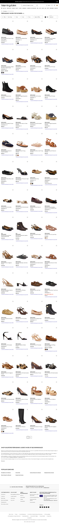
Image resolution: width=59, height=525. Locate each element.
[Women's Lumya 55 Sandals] (36, 113)
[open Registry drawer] (54, 5)
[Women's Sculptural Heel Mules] (51, 168)
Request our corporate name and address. (40, 519)
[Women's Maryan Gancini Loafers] (36, 197)
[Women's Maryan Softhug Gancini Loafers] (51, 334)
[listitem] (29, 1)
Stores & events (32, 502)
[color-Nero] (32, 183)
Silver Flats (18, 472)
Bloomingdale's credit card (15, 494)
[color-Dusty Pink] (45, 238)
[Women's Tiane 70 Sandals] (22, 308)
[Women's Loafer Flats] (36, 168)
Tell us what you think (4, 504)
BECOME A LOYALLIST (18, 1)
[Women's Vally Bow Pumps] (7, 416)
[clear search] (37, 5)
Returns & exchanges (4, 500)
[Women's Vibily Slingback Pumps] (7, 252)
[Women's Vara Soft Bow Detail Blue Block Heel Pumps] (7, 56)
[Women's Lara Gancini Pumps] (22, 389)
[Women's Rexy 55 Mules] (22, 280)
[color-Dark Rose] (31, 183)
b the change (22, 497)
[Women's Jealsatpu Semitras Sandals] (22, 252)
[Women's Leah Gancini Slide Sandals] (22, 113)
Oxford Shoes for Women (35, 472)
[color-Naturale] (18, 155)
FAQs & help (3, 498)
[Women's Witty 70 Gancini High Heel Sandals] (22, 168)
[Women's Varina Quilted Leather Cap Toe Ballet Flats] (51, 197)
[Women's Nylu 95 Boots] (22, 416)
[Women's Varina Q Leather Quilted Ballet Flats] (51, 28)
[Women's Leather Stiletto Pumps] (22, 334)
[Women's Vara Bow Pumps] (36, 362)
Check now (55, 500)
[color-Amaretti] (16, 43)
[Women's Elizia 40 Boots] (51, 308)
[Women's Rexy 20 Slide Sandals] (7, 389)
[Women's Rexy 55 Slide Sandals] (22, 362)
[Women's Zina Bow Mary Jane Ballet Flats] (7, 168)
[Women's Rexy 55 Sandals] (36, 86)
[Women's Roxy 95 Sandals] (7, 334)
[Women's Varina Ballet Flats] (22, 28)
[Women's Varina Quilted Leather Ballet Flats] (7, 224)
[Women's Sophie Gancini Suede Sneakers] (7, 140)
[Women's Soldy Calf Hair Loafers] (36, 280)
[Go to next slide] (55, 1)
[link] (7, 40)
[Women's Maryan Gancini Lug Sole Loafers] (7, 28)
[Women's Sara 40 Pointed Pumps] (36, 224)
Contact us (3, 496)
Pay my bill (12, 500)
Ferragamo (5, 11)
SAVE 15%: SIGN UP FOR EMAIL (17, 487)
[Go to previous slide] (2, 1)
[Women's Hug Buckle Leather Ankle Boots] (22, 224)
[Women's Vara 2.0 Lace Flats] (51, 224)
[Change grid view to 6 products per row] (47, 17)
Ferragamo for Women (6, 472)
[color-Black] (3, 72)
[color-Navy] (47, 349)
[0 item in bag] (57, 5)
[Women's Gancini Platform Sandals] (36, 389)
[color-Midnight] (1, 72)
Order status (13, 498)
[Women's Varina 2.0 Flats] (22, 56)
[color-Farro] (45, 349)
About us (21, 495)
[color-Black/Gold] (18, 43)
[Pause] (57, 1)
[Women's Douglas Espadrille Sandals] (22, 86)
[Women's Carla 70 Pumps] (51, 56)
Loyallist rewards (13, 496)
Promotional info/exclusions (48, 500)
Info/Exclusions (46, 487)
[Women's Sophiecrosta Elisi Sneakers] (7, 308)
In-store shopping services (34, 497)
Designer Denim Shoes (49, 472)
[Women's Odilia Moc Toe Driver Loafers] (51, 280)
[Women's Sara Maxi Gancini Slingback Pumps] (7, 280)
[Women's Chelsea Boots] (7, 86)
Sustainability (22, 501)
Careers (21, 499)
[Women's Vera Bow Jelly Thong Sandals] (36, 140)
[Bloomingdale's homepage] (2, 11)
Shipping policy (3, 502)
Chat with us (3, 494)
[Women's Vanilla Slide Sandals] (22, 197)
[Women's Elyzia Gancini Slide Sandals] (51, 252)
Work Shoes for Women (6, 475)
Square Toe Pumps (19, 475)
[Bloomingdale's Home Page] (8, 5)
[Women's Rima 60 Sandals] (36, 56)
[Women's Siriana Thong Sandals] (22, 140)
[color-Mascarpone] (16, 155)
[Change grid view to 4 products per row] (45, 17)
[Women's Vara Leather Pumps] (36, 28)
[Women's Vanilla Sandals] (7, 197)
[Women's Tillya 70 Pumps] (51, 86)
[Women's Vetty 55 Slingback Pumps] (7, 362)
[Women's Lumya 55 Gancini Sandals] (51, 140)
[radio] (16, 43)
